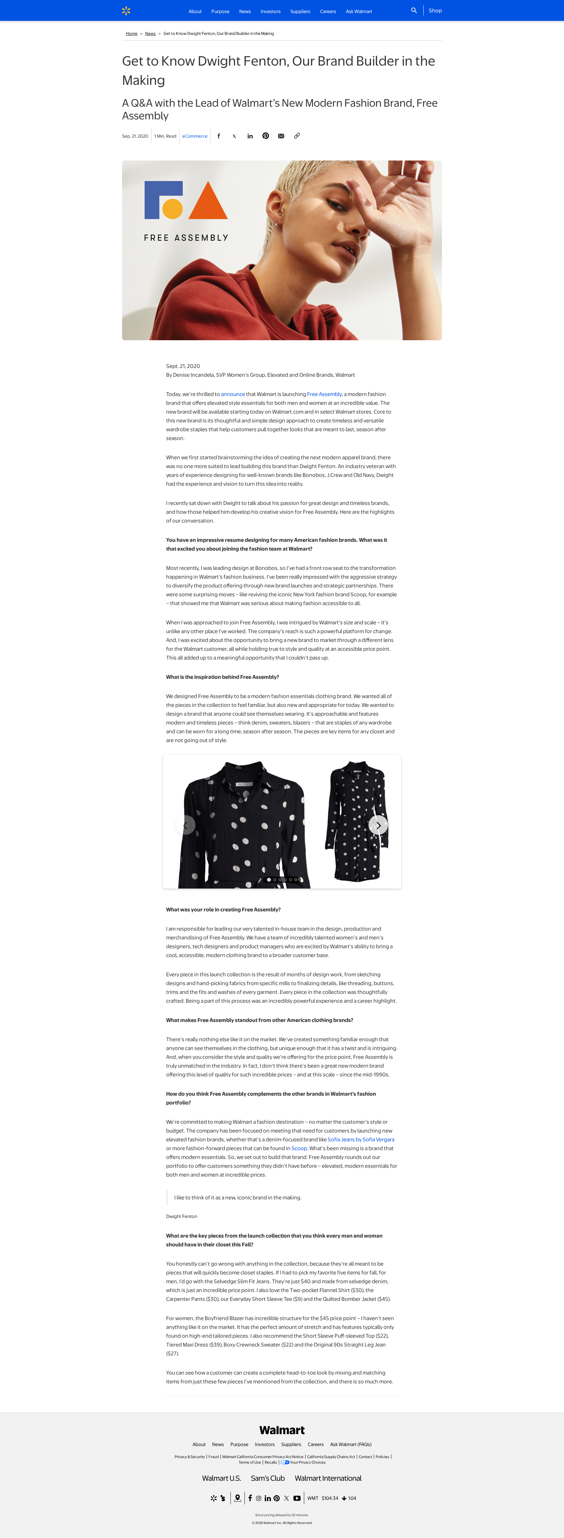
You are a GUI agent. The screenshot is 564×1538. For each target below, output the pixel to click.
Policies (382, 1456)
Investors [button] (271, 11)
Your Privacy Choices (308, 1462)
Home (131, 33)
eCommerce (195, 136)
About (199, 1444)
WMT (313, 1498)
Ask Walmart (359, 11)
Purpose (239, 1444)
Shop (435, 10)
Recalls (271, 1462)
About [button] (195, 11)
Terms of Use (250, 1462)
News (150, 33)
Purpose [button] (220, 11)
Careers (328, 11)
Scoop (299, 1148)
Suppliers (291, 1444)
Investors (265, 1444)
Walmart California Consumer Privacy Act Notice (263, 1456)
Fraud (214, 1456)
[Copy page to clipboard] (297, 136)
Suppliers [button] (300, 11)
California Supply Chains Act (331, 1456)
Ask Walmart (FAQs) (351, 1444)
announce (233, 394)
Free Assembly (324, 394)
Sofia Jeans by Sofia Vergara (361, 1139)
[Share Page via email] (281, 136)
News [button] (245, 11)
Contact (365, 1456)
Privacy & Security (190, 1456)
